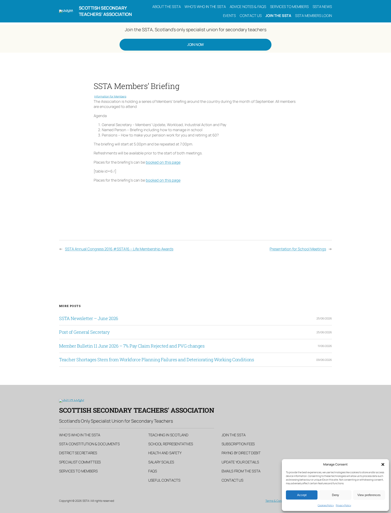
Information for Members (110, 96)
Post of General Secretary (84, 332)
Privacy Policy (343, 505)
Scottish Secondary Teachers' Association (105, 11)
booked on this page (163, 162)
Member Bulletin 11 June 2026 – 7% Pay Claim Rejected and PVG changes (131, 346)
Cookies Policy (326, 505)
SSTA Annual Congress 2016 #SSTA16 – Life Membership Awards (119, 248)
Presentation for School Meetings (298, 248)
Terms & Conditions (277, 501)
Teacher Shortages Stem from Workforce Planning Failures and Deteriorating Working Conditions (156, 359)
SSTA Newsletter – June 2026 (88, 318)
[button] (383, 464)
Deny (335, 495)
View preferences (369, 495)
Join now (195, 44)
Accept (301, 495)
